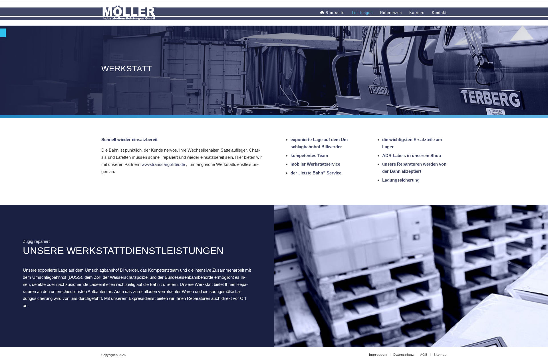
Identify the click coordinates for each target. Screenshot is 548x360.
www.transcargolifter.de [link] (163, 164)
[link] (3, 33)
